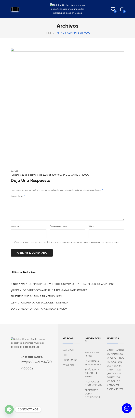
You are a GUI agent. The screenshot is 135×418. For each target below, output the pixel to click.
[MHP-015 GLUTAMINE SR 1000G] (67, 105)
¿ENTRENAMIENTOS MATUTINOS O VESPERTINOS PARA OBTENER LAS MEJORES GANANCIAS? (62, 284)
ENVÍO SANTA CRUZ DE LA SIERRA (92, 373)
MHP (65, 355)
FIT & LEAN (68, 365)
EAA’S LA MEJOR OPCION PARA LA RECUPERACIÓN (39, 309)
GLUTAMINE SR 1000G (77, 175)
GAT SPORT (69, 350)
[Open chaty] (9, 409)
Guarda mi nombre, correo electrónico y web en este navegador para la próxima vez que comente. (66, 242)
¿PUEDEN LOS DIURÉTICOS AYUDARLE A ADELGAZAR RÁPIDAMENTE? (49, 290)
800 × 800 (57, 175)
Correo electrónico (60, 226)
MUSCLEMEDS (70, 360)
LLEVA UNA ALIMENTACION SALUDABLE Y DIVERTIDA (39, 302)
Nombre (16, 226)
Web (91, 226)
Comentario (18, 196)
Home (48, 33)
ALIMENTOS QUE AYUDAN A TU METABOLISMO (36, 296)
